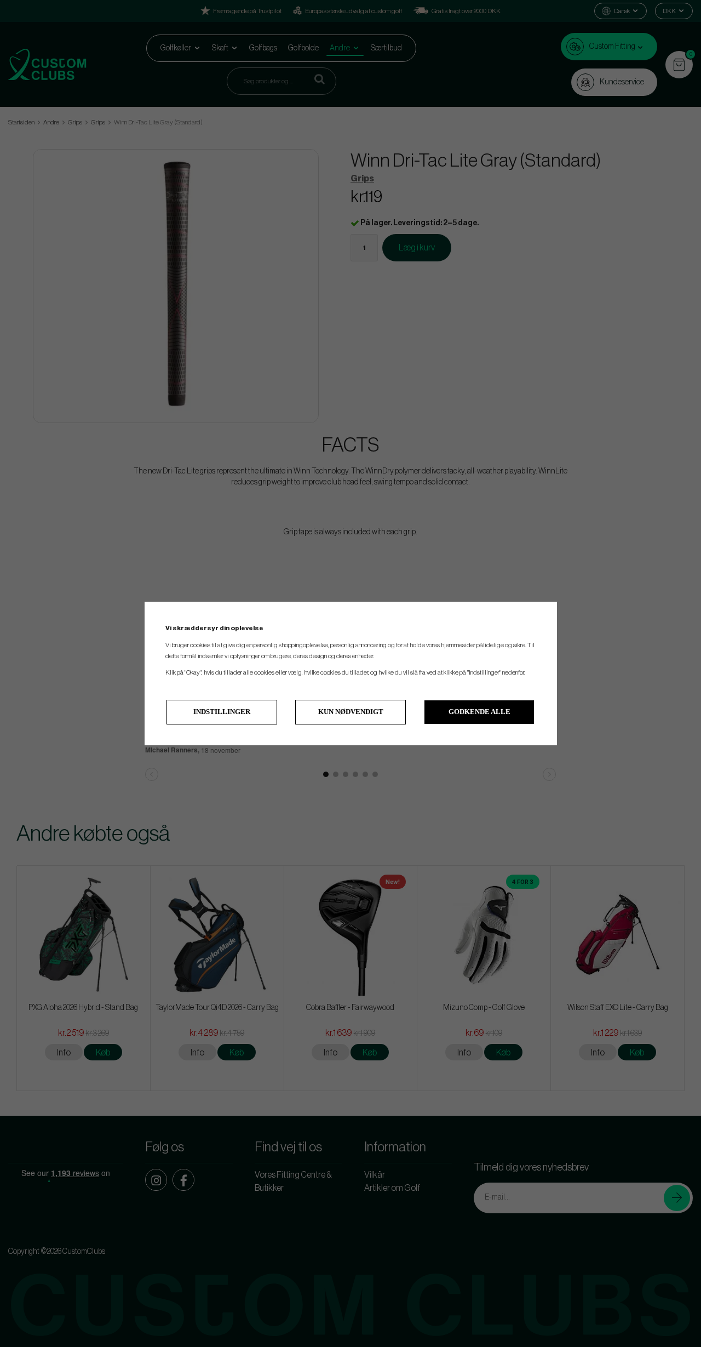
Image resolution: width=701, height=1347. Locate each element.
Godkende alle (479, 711)
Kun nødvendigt (350, 711)
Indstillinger (221, 711)
